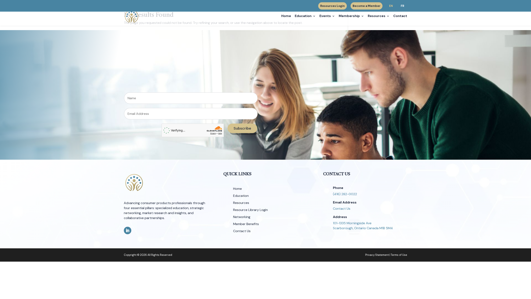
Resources (376, 16)
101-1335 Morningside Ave (352, 223)
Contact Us (341, 208)
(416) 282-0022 (345, 194)
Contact (400, 16)
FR (402, 6)
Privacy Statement (377, 255)
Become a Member (366, 6)
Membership (349, 16)
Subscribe (242, 128)
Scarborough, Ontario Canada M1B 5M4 (363, 228)
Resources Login (332, 6)
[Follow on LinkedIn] (127, 230)
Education (303, 16)
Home (286, 16)
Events (325, 16)
